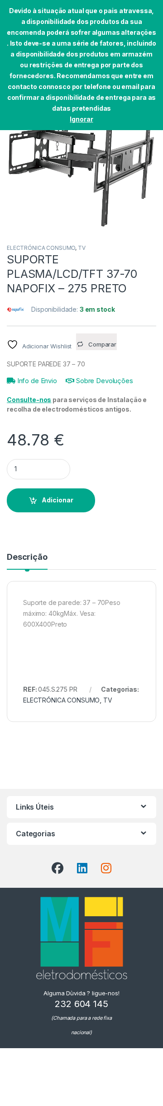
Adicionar (57, 500)
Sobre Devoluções (103, 380)
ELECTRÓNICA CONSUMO (41, 247)
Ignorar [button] (81, 119)
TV (82, 247)
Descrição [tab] (27, 557)
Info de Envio (36, 380)
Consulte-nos (29, 399)
